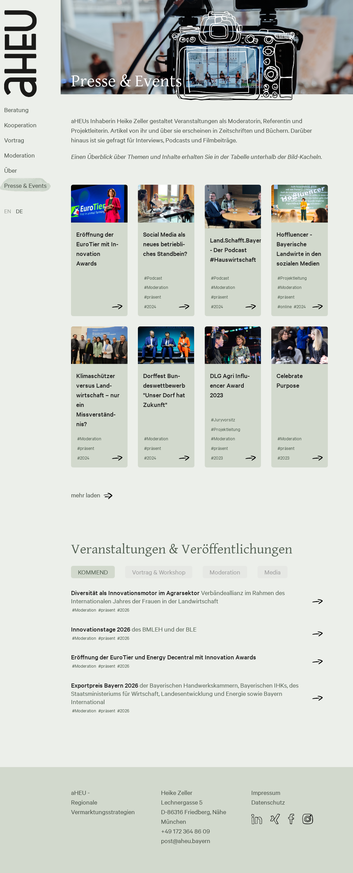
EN (8, 211)
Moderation (19, 155)
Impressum (265, 792)
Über (10, 170)
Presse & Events (25, 185)
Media (272, 572)
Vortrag (14, 140)
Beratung (16, 110)
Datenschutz (268, 802)
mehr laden (85, 495)
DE (19, 211)
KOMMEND (93, 572)
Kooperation (20, 125)
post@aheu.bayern (185, 841)
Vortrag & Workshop (158, 572)
